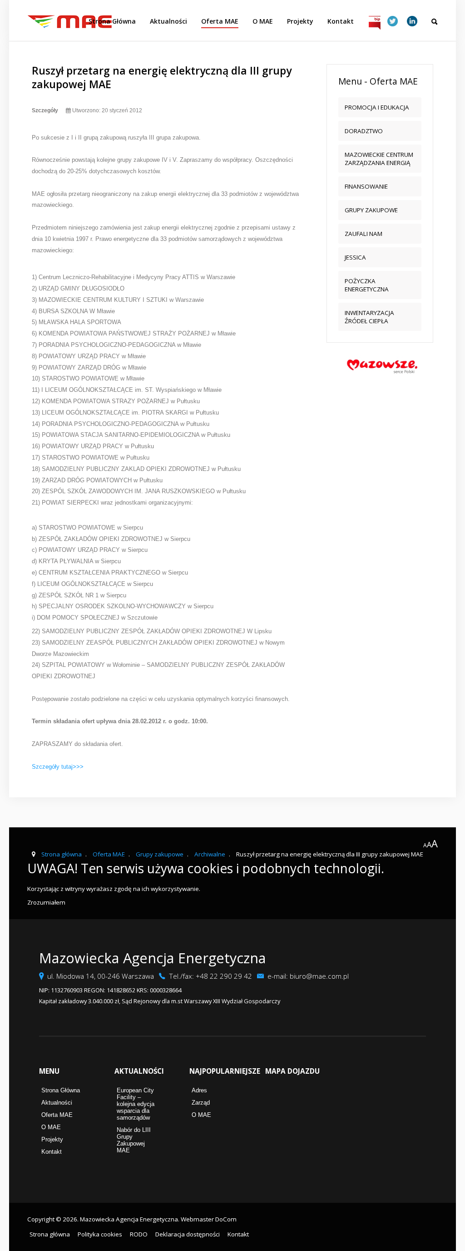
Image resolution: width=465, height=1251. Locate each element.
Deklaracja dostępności (187, 1234)
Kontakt (340, 21)
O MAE (262, 21)
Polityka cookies (100, 1234)
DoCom (226, 1219)
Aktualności (168, 21)
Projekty (300, 21)
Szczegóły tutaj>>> (58, 766)
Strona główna (50, 1234)
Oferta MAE (219, 21)
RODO (139, 1234)
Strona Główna (112, 21)
